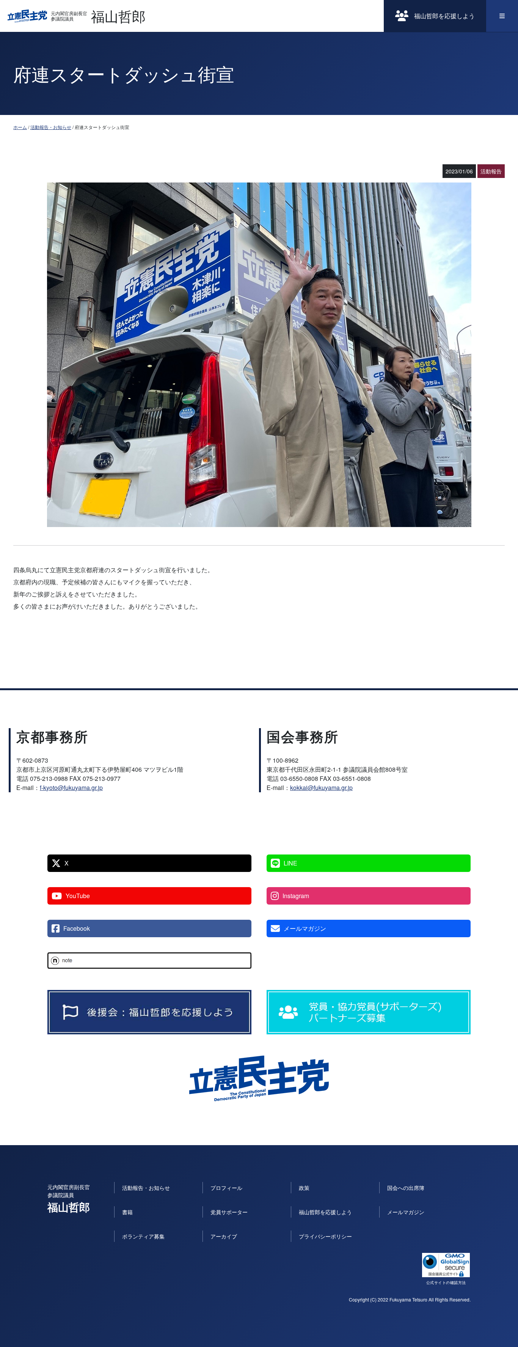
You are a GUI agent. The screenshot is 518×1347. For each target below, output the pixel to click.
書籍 (127, 1212)
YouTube (78, 895)
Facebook (76, 928)
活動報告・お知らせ (50, 127)
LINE (290, 863)
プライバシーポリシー (325, 1236)
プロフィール (226, 1187)
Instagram (296, 895)
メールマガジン (305, 928)
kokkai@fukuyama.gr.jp (321, 787)
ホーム (20, 127)
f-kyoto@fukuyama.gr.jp (71, 787)
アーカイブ (223, 1236)
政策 (304, 1187)
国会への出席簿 (405, 1187)
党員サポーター (229, 1212)
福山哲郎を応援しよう (444, 15)
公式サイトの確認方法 (446, 1282)
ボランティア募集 (143, 1236)
